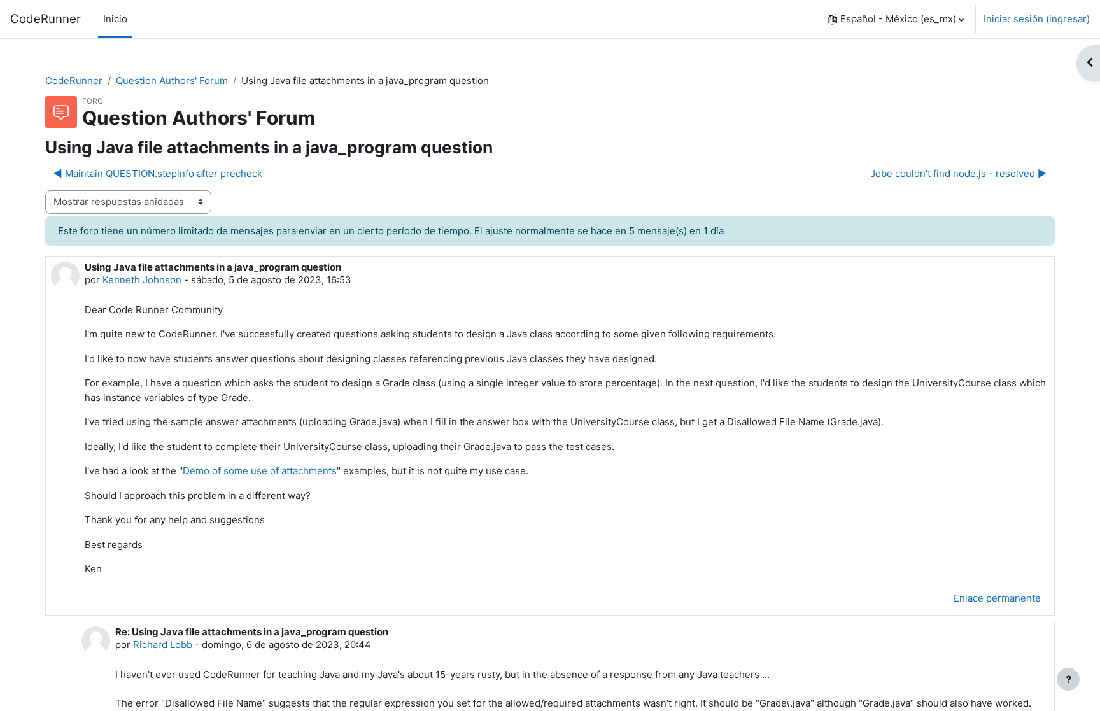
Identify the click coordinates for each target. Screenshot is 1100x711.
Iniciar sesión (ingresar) (1037, 19)
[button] (896, 19)
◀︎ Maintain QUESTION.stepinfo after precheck (157, 173)
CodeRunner (45, 18)
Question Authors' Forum (172, 80)
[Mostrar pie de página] (1068, 679)
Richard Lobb (162, 644)
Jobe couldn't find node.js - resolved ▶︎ (958, 173)
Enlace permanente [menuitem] (997, 598)
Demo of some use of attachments (260, 471)
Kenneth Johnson (141, 280)
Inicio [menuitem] (115, 19)
